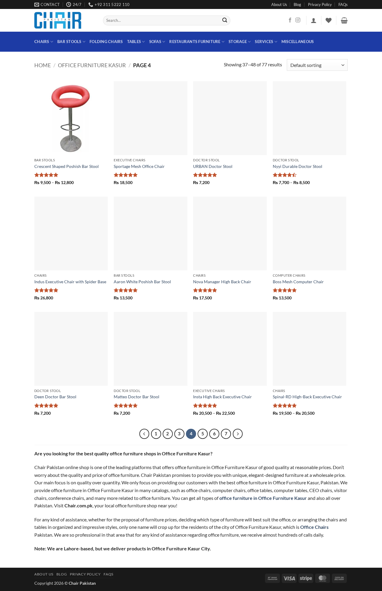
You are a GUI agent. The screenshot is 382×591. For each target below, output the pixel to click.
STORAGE (238, 41)
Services (264, 41)
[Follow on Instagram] (297, 20)
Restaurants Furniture (194, 41)
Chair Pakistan (82, 583)
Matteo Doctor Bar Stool (136, 396)
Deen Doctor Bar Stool (55, 396)
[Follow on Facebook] (290, 20)
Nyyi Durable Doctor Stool (297, 166)
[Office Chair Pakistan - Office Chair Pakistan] (64, 20)
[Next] (238, 434)
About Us (279, 4)
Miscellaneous (297, 41)
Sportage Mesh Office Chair (139, 166)
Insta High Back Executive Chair (222, 396)
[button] (314, 20)
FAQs (343, 4)
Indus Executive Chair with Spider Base (70, 281)
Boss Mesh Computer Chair (298, 281)
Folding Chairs (106, 41)
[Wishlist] (329, 20)
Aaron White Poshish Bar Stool (142, 281)
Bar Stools (69, 41)
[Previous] (144, 434)
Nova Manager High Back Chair (222, 281)
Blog (297, 4)
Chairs (41, 41)
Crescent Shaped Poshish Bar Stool (66, 166)
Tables (134, 41)
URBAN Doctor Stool (212, 166)
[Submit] (225, 21)
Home (42, 65)
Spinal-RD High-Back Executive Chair (307, 396)
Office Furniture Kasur (92, 65)
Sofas (155, 41)
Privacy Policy (320, 4)
